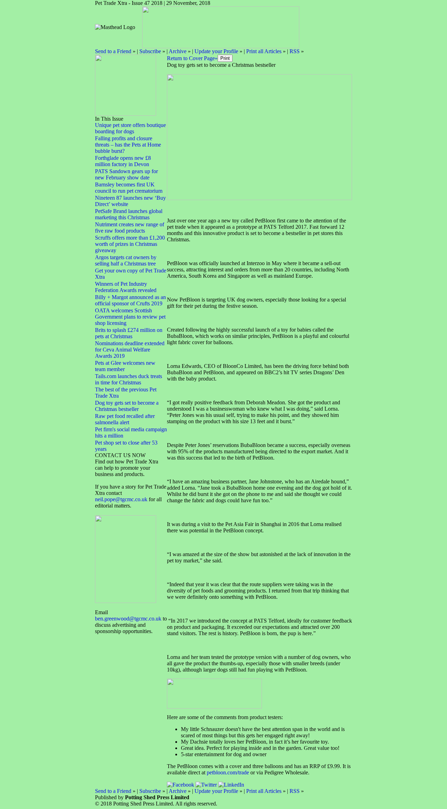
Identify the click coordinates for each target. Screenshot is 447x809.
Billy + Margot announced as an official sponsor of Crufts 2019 (130, 300)
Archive (177, 51)
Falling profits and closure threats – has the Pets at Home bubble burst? (128, 144)
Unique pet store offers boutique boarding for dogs (130, 128)
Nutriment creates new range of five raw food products (129, 227)
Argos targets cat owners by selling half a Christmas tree (125, 260)
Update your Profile (216, 51)
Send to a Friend (113, 51)
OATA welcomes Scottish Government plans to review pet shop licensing (130, 316)
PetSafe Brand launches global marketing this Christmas (128, 214)
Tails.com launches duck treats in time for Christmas (128, 379)
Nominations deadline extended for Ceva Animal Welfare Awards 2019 (129, 349)
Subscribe (150, 51)
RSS (295, 51)
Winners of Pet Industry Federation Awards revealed (125, 287)
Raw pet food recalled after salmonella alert (125, 419)
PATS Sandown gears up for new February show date (126, 174)
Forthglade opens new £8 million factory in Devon (123, 161)
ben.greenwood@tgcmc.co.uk (128, 619)
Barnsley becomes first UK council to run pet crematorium (128, 188)
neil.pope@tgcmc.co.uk (122, 499)
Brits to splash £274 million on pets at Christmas (128, 333)
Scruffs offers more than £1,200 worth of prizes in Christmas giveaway (130, 244)
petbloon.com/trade (228, 772)
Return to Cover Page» (192, 58)
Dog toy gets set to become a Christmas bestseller (127, 406)
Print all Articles (263, 51)
